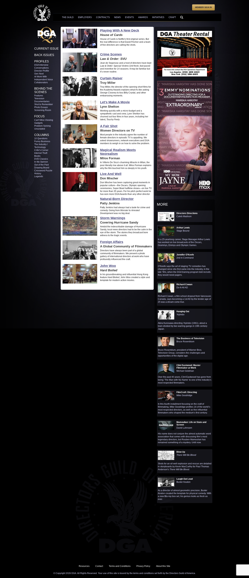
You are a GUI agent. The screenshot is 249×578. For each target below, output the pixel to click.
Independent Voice (43, 79)
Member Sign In (203, 7)
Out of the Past (41, 164)
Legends (38, 176)
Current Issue (46, 48)
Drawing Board (41, 167)
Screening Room (42, 110)
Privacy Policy (143, 566)
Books (37, 156)
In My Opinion (41, 162)
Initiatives (158, 17)
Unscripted (39, 129)
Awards (143, 17)
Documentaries (41, 101)
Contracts (103, 17)
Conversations (41, 68)
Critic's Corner (41, 150)
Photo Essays (41, 107)
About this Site (163, 566)
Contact (99, 566)
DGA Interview (41, 65)
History (37, 173)
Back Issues (44, 55)
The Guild (68, 17)
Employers (85, 17)
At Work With (40, 76)
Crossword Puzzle (43, 170)
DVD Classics (41, 159)
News (117, 17)
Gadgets (38, 123)
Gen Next (39, 73)
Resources (84, 566)
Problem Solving (42, 126)
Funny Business (42, 141)
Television (39, 98)
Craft (172, 17)
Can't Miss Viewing (43, 120)
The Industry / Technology (41, 146)
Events (129, 17)
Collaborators (41, 82)
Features (38, 95)
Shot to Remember (43, 104)
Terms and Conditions (120, 566)
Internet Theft (40, 153)
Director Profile (41, 71)
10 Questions (40, 138)
